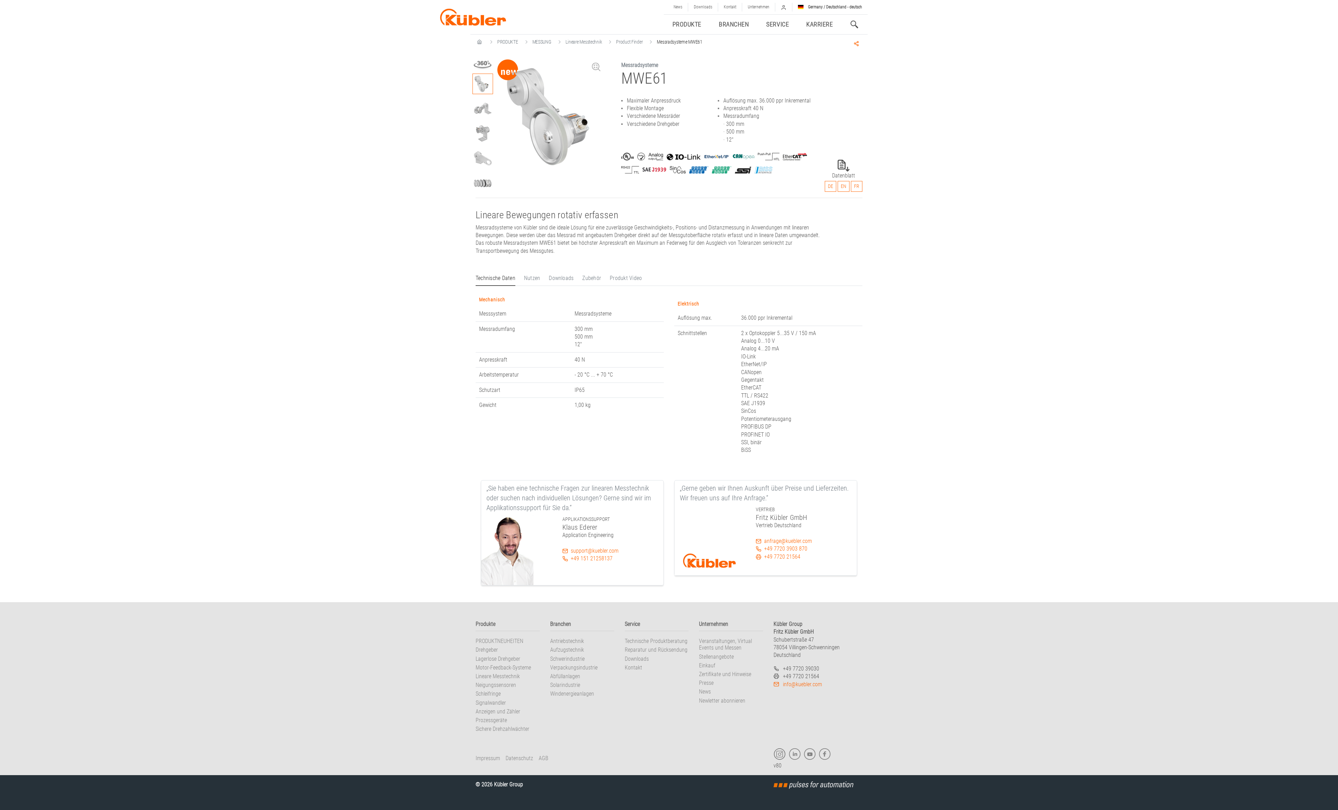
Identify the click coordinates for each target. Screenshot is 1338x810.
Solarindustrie (565, 685)
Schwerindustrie (567, 659)
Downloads (703, 7)
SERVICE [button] (777, 24)
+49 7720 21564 (782, 556)
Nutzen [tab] (532, 278)
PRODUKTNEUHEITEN (499, 641)
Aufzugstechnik (567, 649)
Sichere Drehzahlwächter (502, 729)
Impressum (488, 758)
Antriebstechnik (567, 641)
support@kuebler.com (594, 550)
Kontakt (730, 7)
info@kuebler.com (802, 684)
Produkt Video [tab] (626, 278)
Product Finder (629, 42)
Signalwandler (491, 702)
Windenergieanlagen (572, 693)
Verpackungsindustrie (574, 667)
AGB (543, 758)
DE (830, 186)
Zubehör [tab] (591, 278)
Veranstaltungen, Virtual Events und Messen (725, 644)
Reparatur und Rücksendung (656, 649)
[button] (783, 7)
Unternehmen (758, 7)
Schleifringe (488, 693)
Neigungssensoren (496, 685)
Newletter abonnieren (722, 700)
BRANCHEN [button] (734, 24)
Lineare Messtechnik (584, 42)
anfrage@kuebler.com (788, 541)
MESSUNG (541, 42)
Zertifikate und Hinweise (725, 674)
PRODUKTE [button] (686, 24)
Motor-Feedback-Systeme (503, 667)
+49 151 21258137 (592, 558)
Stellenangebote (716, 656)
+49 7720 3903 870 (785, 548)
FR (856, 186)
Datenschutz (519, 758)
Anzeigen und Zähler (498, 711)
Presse (706, 683)
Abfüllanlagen (565, 676)
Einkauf (707, 665)
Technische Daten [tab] (495, 278)
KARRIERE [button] (819, 24)
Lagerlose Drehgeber (498, 659)
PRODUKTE (507, 42)
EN (843, 186)
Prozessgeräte (491, 720)
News (678, 7)
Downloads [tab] (561, 278)
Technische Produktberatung (656, 641)
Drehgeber (487, 649)
